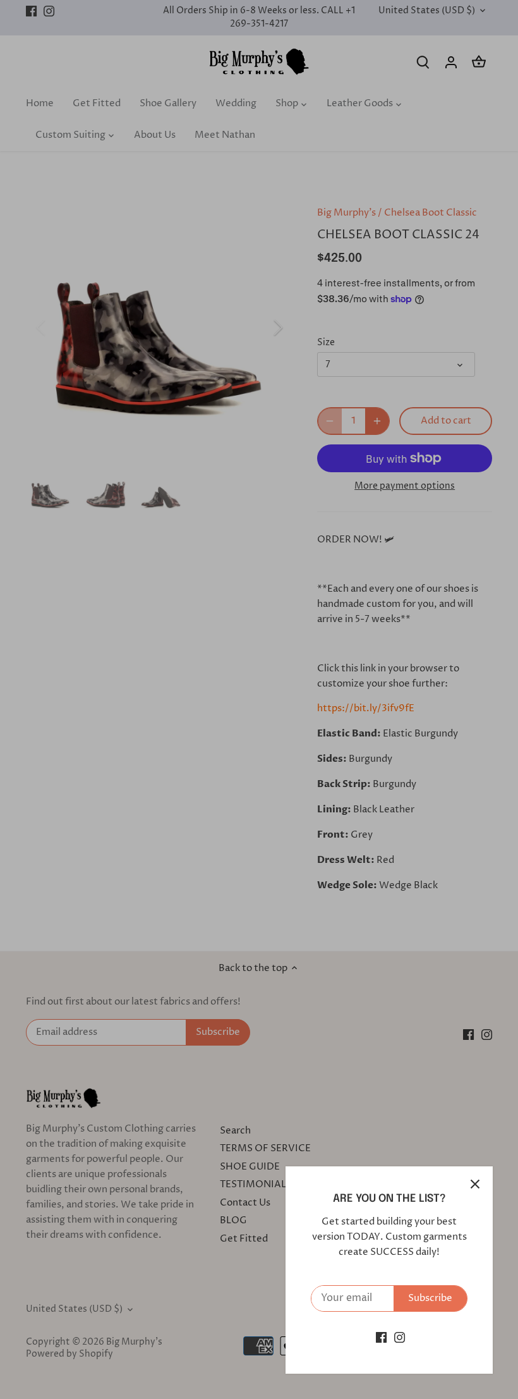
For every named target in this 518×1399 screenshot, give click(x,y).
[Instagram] (399, 1337)
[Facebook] (381, 1337)
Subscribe (430, 1298)
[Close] (475, 1184)
